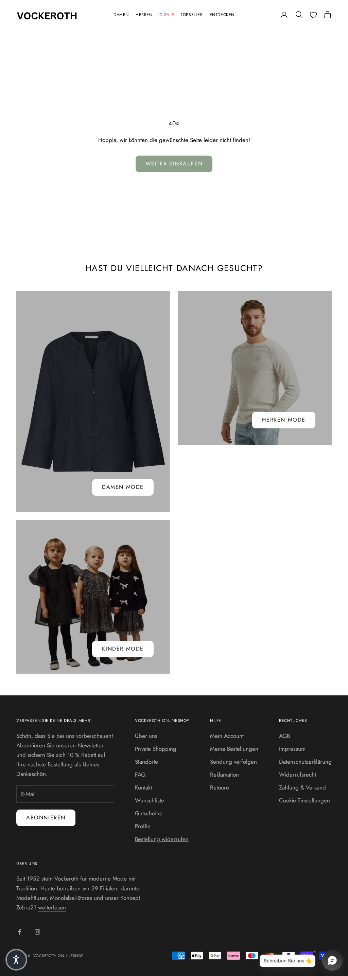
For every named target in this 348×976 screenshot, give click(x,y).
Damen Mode (123, 487)
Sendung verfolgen (233, 762)
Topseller (192, 15)
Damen (121, 15)
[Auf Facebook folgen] (19, 931)
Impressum (292, 749)
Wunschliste (149, 800)
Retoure (219, 787)
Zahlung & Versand (302, 787)
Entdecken (222, 15)
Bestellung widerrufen (162, 839)
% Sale (166, 15)
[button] (16, 960)
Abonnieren (46, 817)
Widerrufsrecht (297, 774)
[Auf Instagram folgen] (37, 931)
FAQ (140, 774)
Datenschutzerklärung (305, 762)
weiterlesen (52, 907)
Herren (144, 15)
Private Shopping (155, 749)
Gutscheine (148, 813)
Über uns (146, 736)
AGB (284, 736)
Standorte (146, 762)
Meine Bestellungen (234, 749)
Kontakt (143, 787)
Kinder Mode (123, 649)
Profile (143, 826)
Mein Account (227, 736)
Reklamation (224, 774)
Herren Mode (284, 420)
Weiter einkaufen (174, 163)
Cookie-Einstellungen (304, 800)
